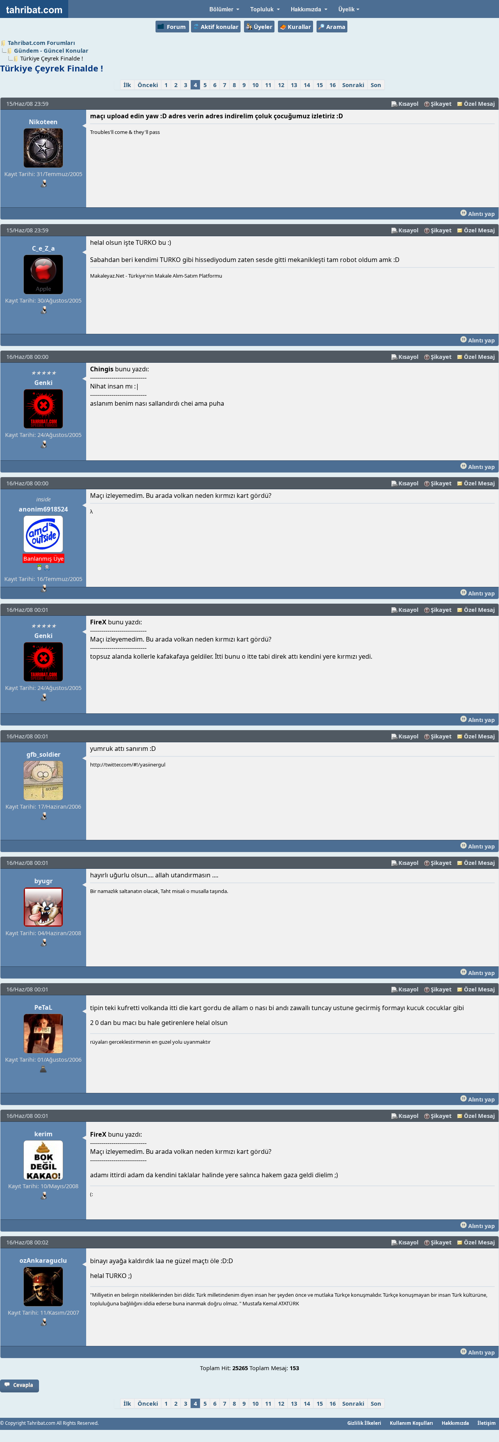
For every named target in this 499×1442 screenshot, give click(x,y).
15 (320, 85)
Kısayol (408, 103)
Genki (43, 382)
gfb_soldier (43, 754)
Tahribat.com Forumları (41, 42)
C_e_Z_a (43, 248)
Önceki (148, 85)
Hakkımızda (455, 1423)
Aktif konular (220, 26)
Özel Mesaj (479, 103)
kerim (43, 1134)
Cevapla (23, 1385)
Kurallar (299, 26)
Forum (176, 26)
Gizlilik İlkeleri (364, 1423)
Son (376, 85)
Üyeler (263, 26)
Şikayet (441, 103)
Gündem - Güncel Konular (51, 50)
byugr (43, 881)
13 (294, 85)
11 (268, 85)
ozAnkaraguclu (43, 1260)
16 (332, 85)
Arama (335, 26)
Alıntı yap (481, 213)
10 (255, 85)
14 (307, 85)
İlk (127, 85)
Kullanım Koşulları (411, 1423)
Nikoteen (43, 122)
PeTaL (43, 1007)
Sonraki (353, 85)
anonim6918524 (43, 509)
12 (281, 85)
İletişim (487, 1423)
